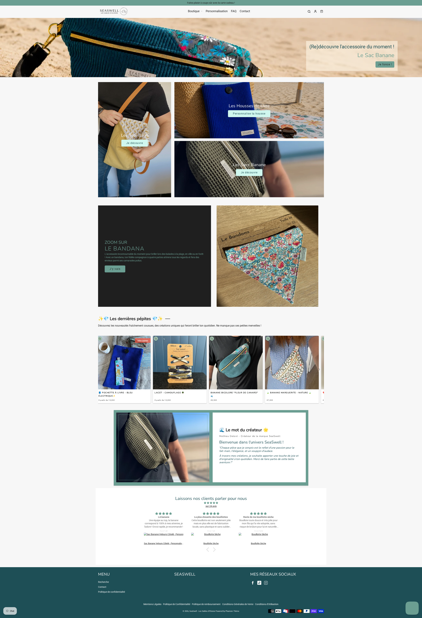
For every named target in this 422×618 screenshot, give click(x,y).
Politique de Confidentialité (176, 604)
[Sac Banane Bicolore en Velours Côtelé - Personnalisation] (258, 537)
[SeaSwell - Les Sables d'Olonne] (113, 11)
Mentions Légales (152, 604)
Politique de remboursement (206, 604)
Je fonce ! (385, 64)
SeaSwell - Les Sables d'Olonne (202, 611)
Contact (102, 587)
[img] (211, 502)
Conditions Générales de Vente (237, 604)
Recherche (103, 582)
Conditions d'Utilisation (266, 604)
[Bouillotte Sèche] (163, 537)
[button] (103, 369)
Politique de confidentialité (111, 592)
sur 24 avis (211, 506)
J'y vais (115, 268)
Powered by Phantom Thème (227, 611)
